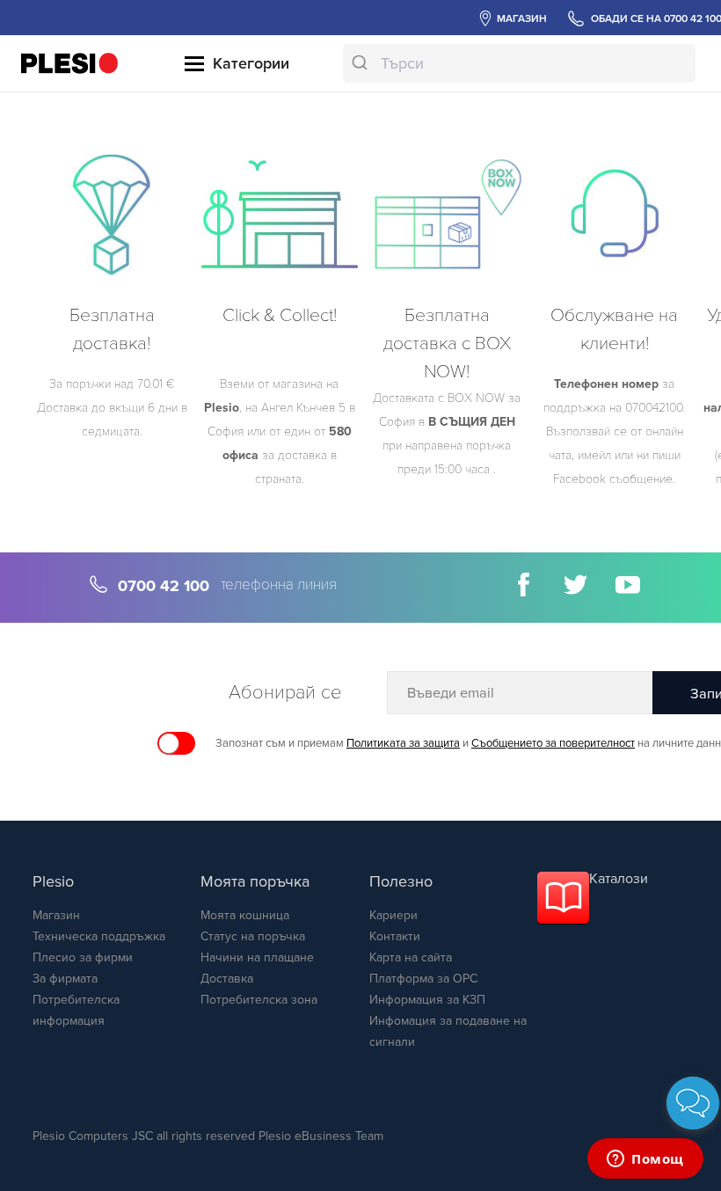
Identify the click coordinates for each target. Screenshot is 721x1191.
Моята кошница (244, 915)
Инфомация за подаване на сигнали (448, 1031)
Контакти (394, 936)
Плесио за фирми (83, 957)
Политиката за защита (403, 743)
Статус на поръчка (252, 936)
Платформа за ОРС (423, 978)
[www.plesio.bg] (69, 63)
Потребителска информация (76, 1010)
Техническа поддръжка (99, 936)
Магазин (56, 915)
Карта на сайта (410, 957)
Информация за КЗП (427, 999)
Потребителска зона (258, 999)
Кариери (393, 915)
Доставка (226, 978)
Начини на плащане (257, 957)
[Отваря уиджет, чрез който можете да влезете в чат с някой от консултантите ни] (645, 1160)
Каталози (618, 879)
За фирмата (65, 978)
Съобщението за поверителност (553, 743)
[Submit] (362, 63)
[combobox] (519, 63)
